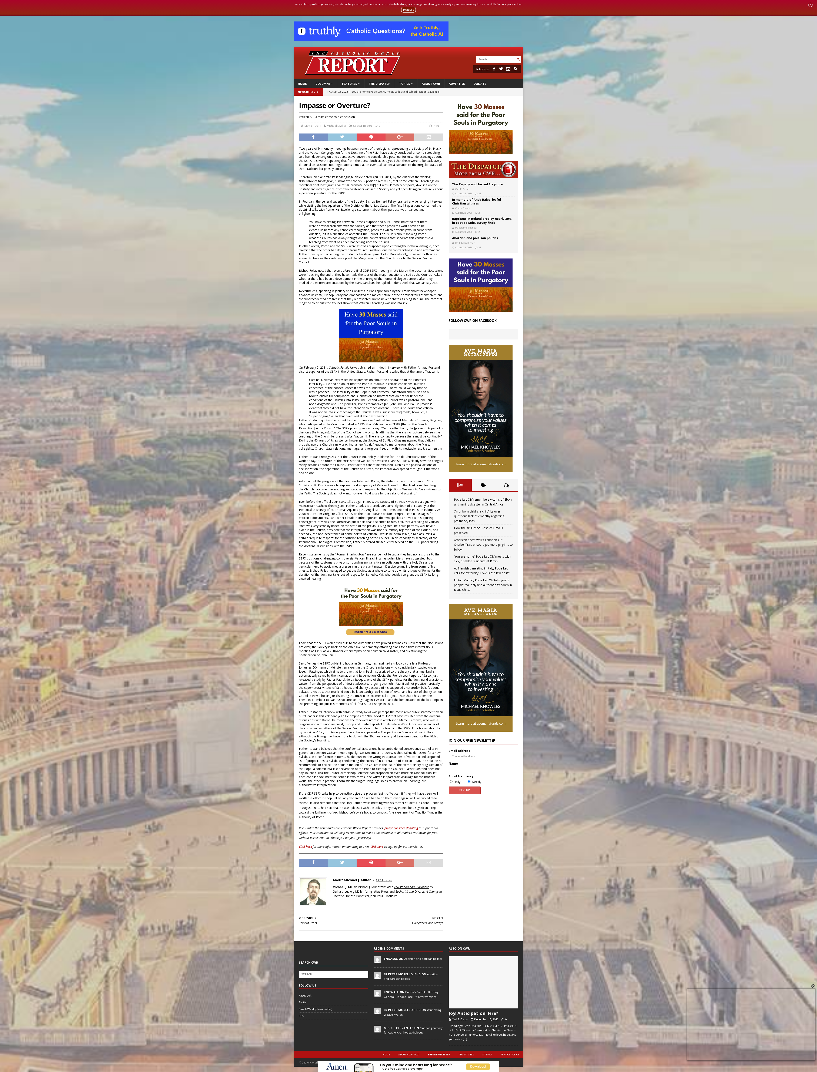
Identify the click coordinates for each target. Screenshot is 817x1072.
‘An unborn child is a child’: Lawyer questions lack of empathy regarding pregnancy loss (479, 516)
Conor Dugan (462, 208)
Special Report (362, 126)
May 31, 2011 (312, 126)
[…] (465, 1039)
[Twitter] (501, 69)
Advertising (466, 1054)
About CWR (431, 84)
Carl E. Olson (462, 189)
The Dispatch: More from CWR (483, 169)
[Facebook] (494, 69)
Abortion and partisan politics (475, 238)
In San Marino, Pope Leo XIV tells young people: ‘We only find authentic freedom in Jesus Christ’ (483, 585)
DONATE (408, 9)
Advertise (457, 84)
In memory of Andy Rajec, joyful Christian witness (476, 201)
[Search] (518, 59)
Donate (480, 84)
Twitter (303, 1002)
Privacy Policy (510, 1054)
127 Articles (384, 880)
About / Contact (409, 1054)
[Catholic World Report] (408, 77)
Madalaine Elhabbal (466, 227)
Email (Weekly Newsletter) (315, 1009)
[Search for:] (496, 59)
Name (453, 763)
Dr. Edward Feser (465, 242)
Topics (404, 84)
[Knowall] (377, 994)
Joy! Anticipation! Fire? (473, 1013)
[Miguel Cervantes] (377, 1030)
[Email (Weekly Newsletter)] (508, 69)
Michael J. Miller (336, 126)
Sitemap (487, 1054)
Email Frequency (461, 776)
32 (479, 193)
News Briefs (306, 92)
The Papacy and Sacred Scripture (477, 184)
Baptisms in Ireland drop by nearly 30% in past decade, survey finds (482, 220)
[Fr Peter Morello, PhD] (377, 976)
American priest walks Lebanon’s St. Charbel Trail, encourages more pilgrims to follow (483, 544)
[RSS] (515, 69)
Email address (459, 751)
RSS (301, 1016)
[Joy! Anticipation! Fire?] (483, 982)
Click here (305, 847)
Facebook (305, 995)
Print (436, 126)
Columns (323, 84)
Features (349, 84)
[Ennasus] (377, 961)
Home (302, 84)
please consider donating (401, 828)
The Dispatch (379, 84)
